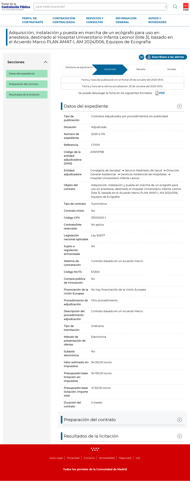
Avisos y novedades (157, 20)
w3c (138, 458)
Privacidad (73, 458)
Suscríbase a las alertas (168, 57)
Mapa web (125, 458)
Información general (126, 20)
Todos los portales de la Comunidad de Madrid (95, 469)
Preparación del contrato (23, 84)
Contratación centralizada (64, 20)
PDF (162, 93)
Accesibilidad (107, 458)
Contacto (89, 458)
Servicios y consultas (94, 20)
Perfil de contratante (32, 20)
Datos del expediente (22, 73)
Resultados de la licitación (24, 94)
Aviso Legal (56, 458)
